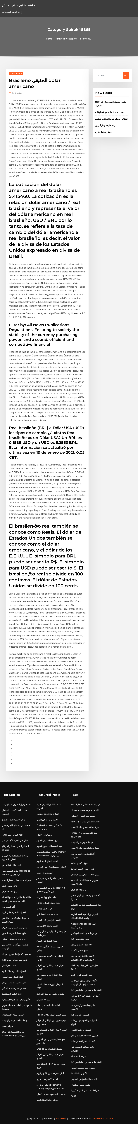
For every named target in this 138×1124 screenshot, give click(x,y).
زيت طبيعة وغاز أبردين (105, 125)
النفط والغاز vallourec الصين (84, 1035)
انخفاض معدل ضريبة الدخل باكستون (111, 118)
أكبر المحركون (8, 906)
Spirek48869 (16, 73)
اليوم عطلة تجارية (44, 908)
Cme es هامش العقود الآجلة (49, 1048)
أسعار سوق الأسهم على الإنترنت (85, 848)
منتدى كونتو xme (9, 885)
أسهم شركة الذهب (45, 872)
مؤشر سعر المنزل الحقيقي (83, 815)
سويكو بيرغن (7, 1026)
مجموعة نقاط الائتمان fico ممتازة (52, 1094)
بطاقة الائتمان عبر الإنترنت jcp (15, 1020)
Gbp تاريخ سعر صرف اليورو (14, 959)
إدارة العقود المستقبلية (12, 993)
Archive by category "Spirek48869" (74, 38)
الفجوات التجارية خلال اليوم (14, 912)
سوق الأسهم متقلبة (79, 863)
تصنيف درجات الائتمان (81, 1029)
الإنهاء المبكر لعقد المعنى (13, 976)
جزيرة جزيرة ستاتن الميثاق (14, 938)
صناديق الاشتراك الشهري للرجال (16, 954)
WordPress (61, 1118)
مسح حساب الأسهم (79, 950)
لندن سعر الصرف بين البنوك (14, 927)
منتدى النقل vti (9, 965)
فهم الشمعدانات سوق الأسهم (49, 846)
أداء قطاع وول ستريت (46, 897)
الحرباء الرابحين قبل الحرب (49, 920)
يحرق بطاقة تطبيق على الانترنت (85, 827)
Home (49, 38)
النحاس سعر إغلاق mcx (12, 834)
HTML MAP (108, 1118)
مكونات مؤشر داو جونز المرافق (50, 993)
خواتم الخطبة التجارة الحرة (14, 819)
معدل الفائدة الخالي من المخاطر (85, 874)
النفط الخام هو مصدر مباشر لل (85, 810)
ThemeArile (97, 1118)
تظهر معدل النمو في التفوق (14, 933)
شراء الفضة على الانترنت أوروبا (85, 1090)
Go (125, 75)
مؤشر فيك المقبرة (103, 132)
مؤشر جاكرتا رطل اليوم (47, 1099)
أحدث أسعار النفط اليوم (47, 861)
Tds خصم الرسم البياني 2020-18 (52, 1014)
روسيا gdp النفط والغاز (47, 925)
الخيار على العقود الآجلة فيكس (15, 840)
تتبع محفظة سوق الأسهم (47, 840)
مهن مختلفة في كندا (80, 938)
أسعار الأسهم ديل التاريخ (47, 1079)
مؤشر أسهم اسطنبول (80, 1084)
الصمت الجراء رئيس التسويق (84, 1079)
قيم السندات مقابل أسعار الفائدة (16, 880)
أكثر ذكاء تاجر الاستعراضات (83, 1041)
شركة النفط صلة (78, 1056)
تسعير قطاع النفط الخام (12, 1014)
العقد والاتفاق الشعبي (11, 865)
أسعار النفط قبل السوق (47, 940)
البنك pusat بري (9, 891)
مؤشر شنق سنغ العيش (19, 5)
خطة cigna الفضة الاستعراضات (85, 821)
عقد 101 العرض (44, 999)
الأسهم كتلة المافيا (79, 1073)
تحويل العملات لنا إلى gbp (48, 902)
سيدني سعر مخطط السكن (14, 988)
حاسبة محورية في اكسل (47, 819)
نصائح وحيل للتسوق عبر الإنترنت (16, 804)
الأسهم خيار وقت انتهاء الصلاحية (16, 999)
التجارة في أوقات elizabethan (109, 112)
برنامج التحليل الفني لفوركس (84, 933)
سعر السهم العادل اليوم (81, 974)
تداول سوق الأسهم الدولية (82, 868)
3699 (73, 1096)
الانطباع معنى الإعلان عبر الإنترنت (51, 866)
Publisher (18, 93)
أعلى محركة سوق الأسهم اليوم (50, 1073)
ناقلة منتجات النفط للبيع (47, 914)
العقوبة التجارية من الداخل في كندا (86, 990)
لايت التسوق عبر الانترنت (82, 842)
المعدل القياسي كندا (80, 1014)
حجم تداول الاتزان (44, 834)
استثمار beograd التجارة (48, 813)
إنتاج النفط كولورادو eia (81, 944)
